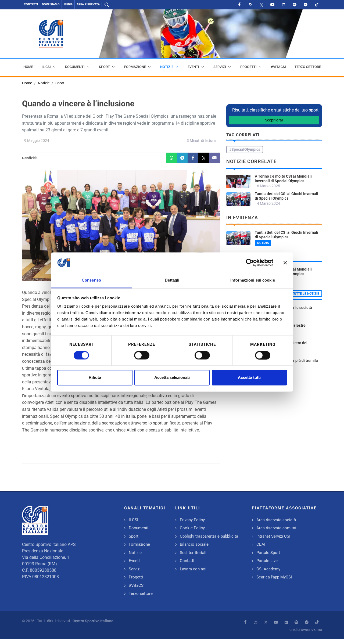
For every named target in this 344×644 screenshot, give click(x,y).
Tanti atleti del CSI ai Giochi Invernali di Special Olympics (286, 196)
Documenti (138, 528)
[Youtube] (272, 4)
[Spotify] (294, 4)
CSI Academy (268, 569)
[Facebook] (239, 4)
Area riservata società (276, 519)
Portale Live (267, 560)
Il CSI (133, 519)
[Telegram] (305, 4)
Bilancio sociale (194, 544)
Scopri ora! (274, 120)
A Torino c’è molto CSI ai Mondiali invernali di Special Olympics (283, 178)
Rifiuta (95, 377)
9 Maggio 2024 (36, 140)
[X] (261, 4)
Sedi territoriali (193, 552)
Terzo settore (141, 593)
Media (68, 4)
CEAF (261, 544)
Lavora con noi (193, 569)
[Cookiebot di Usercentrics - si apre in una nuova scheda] (249, 262)
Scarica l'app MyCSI (274, 577)
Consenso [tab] (91, 280)
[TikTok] (316, 4)
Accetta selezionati (172, 377)
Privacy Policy (192, 519)
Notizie (43, 83)
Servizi (135, 569)
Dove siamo (51, 4)
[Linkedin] (283, 4)
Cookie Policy (192, 528)
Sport (59, 83)
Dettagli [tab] (172, 280)
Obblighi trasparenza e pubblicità (209, 536)
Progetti (136, 577)
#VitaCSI (137, 585)
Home (27, 83)
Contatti (31, 4)
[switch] (141, 355)
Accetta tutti (249, 377)
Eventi (134, 560)
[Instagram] (250, 4)
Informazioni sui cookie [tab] (252, 280)
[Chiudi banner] (285, 262)
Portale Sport (268, 552)
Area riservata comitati (277, 528)
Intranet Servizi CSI (273, 536)
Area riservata (88, 4)
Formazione (139, 544)
